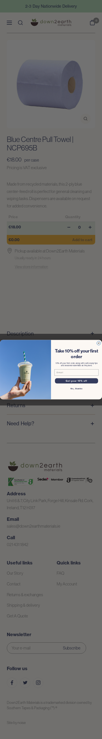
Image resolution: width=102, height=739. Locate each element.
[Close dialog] (99, 343)
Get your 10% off (76, 380)
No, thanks (76, 388)
